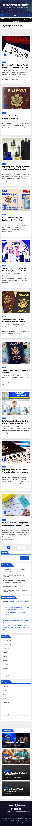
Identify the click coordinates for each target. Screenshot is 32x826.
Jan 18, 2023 (6, 528)
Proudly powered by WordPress (8, 818)
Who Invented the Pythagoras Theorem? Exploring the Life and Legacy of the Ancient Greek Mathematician (16, 628)
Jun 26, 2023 (6, 70)
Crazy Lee (17, 761)
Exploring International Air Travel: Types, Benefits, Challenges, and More (15, 472)
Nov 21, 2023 (8, 761)
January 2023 (6, 676)
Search (4, 552)
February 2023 (7, 672)
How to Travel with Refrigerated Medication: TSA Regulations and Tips (15, 525)
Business (5, 686)
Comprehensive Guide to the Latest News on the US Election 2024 (15, 743)
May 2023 (5, 660)
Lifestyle (5, 706)
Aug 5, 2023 (8, 777)
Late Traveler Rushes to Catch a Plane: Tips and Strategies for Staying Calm (15, 423)
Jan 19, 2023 (6, 324)
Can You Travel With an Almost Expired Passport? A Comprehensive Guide (14, 118)
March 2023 (6, 668)
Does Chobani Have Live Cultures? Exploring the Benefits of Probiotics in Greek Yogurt (16, 620)
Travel (4, 62)
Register (24, 822)
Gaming (5, 694)
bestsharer (16, 745)
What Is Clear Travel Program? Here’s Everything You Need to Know (14, 270)
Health (4, 698)
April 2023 (5, 664)
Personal (5, 710)
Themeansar (27, 818)
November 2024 (7, 640)
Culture (5, 690)
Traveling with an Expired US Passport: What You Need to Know (13, 321)
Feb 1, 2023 (6, 121)
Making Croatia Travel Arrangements (12, 586)
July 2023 (5, 652)
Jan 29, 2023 (6, 222)
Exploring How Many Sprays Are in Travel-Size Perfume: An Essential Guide (16, 169)
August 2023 (6, 648)
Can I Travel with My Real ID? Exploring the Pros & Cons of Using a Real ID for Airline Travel (15, 220)
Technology (6, 714)
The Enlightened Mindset (16, 4)
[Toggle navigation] (15, 15)
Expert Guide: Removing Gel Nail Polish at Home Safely (14, 759)
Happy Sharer (16, 70)
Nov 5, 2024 (8, 745)
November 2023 (7, 644)
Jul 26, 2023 (8, 793)
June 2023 (5, 656)
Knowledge (6, 702)
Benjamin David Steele (9, 618)
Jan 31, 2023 (6, 172)
